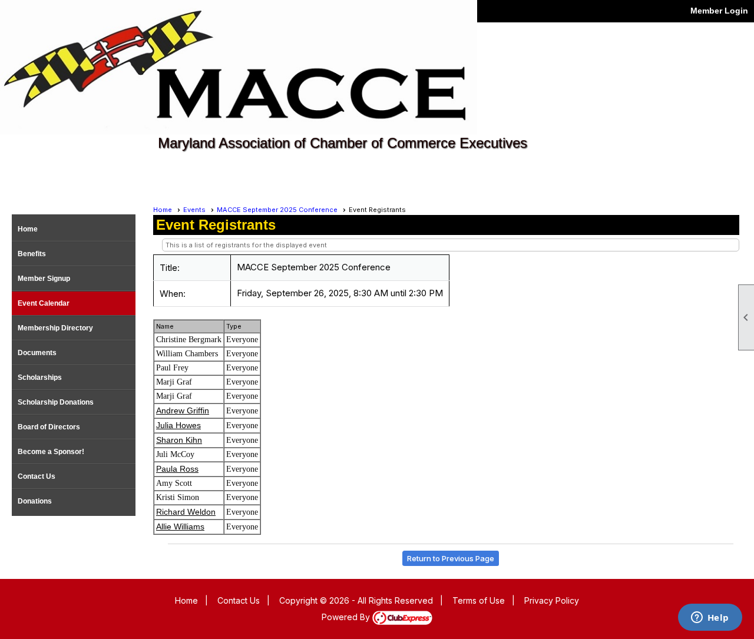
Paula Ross (177, 469)
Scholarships (40, 377)
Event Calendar (44, 303)
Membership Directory (55, 328)
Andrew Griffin (182, 410)
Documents (37, 353)
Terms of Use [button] (478, 600)
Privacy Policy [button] (551, 600)
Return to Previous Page (450, 558)
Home (28, 229)
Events (194, 210)
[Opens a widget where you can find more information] (709, 618)
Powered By (347, 617)
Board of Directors (49, 427)
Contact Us (36, 476)
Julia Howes (178, 425)
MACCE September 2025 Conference (277, 210)
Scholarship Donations (56, 402)
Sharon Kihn (179, 440)
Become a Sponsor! (51, 452)
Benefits (32, 254)
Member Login (719, 10)
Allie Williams (180, 526)
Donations (35, 501)
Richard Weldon (186, 512)
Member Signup (44, 278)
